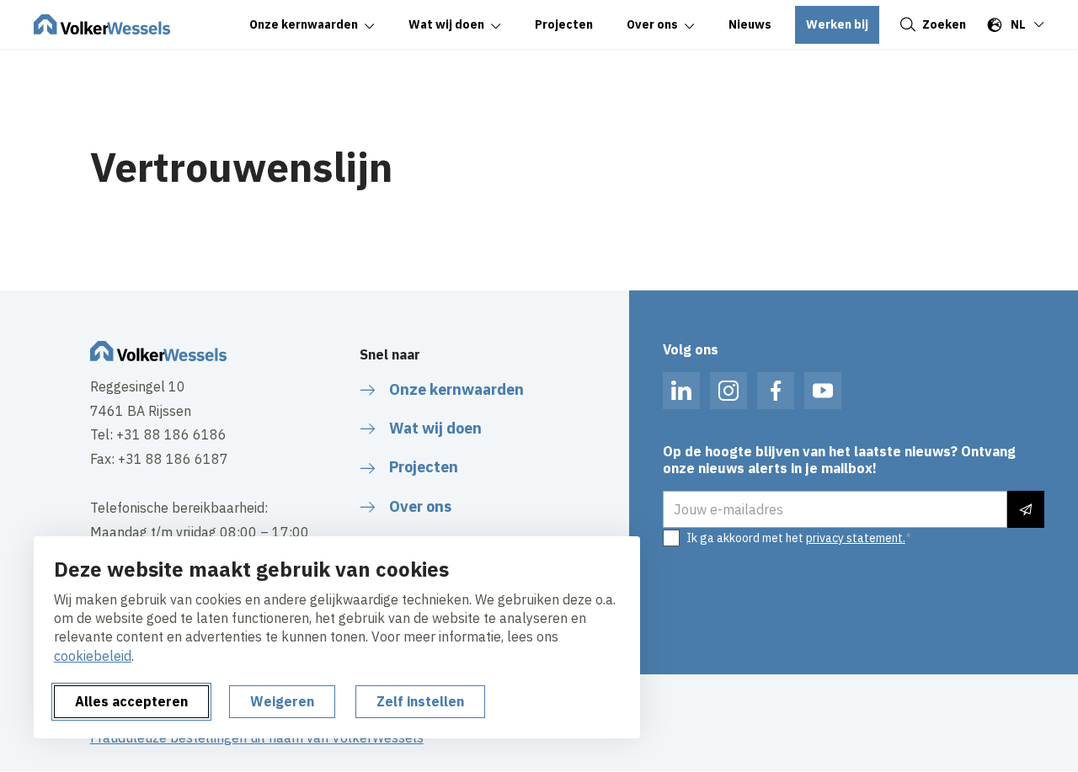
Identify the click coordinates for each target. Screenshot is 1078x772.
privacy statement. (855, 538)
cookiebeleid (92, 655)
